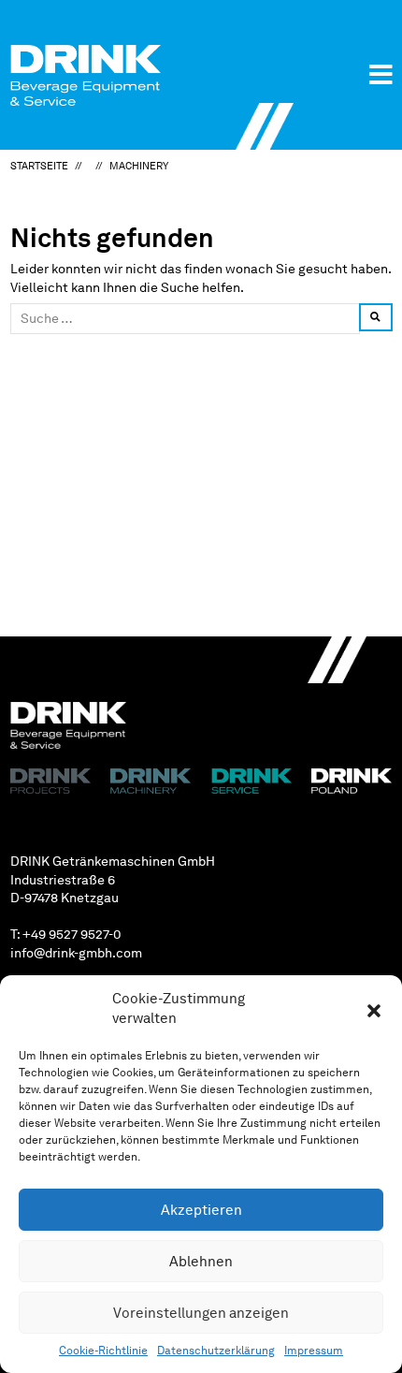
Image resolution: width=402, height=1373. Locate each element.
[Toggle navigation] (381, 75)
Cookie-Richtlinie (103, 1350)
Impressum (313, 1350)
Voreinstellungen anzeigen (201, 1313)
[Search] (376, 316)
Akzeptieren (201, 1210)
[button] (374, 1009)
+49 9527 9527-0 (72, 934)
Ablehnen (201, 1261)
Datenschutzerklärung (216, 1350)
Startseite (39, 166)
